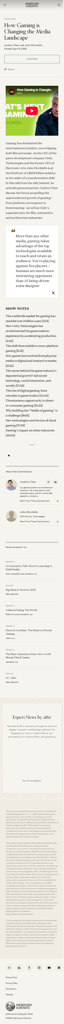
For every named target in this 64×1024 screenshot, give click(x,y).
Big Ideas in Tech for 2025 (21, 589)
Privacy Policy (12, 983)
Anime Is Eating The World (21, 610)
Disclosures (11, 989)
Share (11, 69)
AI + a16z (11, 677)
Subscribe (32, 59)
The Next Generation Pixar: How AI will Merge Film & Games (28, 655)
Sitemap (9, 994)
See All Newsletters (32, 780)
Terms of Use (11, 977)
